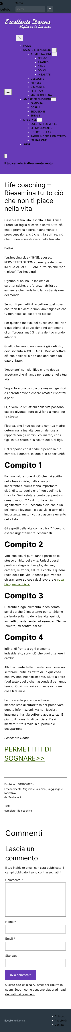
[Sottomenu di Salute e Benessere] (54, 50)
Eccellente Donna (14, 1020)
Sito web (11, 955)
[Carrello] (5, 156)
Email (10, 938)
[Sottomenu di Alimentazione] (54, 54)
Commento (14, 880)
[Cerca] (50, 9)
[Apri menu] (8, 92)
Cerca (19, 3)
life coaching (24, 810)
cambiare (9, 810)
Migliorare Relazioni (34, 789)
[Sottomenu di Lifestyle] (39, 120)
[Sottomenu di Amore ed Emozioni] (53, 99)
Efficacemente (12, 789)
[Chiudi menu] (19, 38)
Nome (10, 922)
